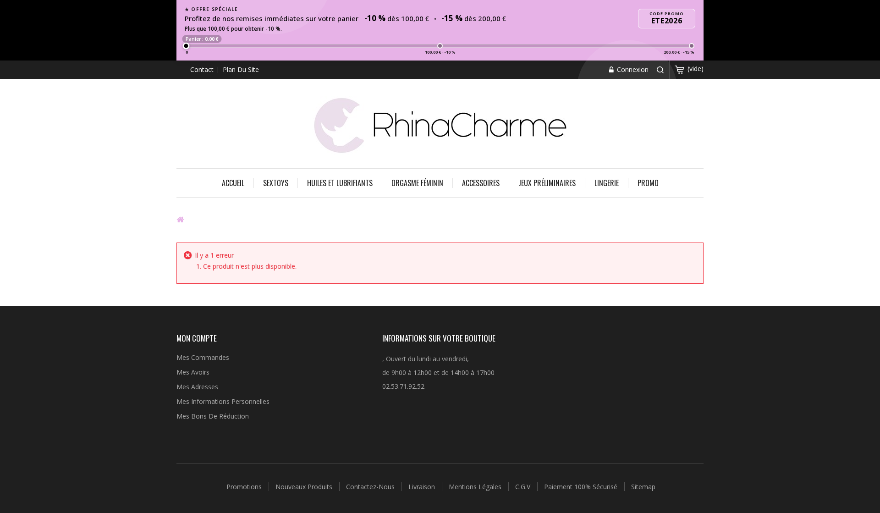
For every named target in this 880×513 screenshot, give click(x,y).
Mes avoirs (192, 372)
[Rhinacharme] (440, 124)
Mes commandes (202, 357)
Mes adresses (197, 386)
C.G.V (523, 486)
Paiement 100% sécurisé (581, 486)
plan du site (241, 69)
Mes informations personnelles (223, 401)
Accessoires (481, 183)
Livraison (422, 486)
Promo (648, 183)
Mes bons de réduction (212, 416)
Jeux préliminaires (547, 183)
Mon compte (196, 338)
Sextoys (275, 183)
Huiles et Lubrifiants (340, 183)
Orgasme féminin (417, 183)
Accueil (233, 183)
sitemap (643, 486)
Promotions (245, 486)
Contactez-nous (371, 486)
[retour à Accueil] (180, 219)
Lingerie (606, 183)
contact (202, 69)
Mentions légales (476, 486)
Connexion (632, 69)
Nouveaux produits (304, 486)
